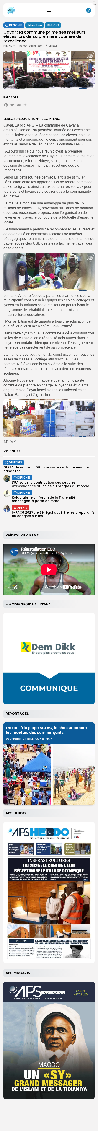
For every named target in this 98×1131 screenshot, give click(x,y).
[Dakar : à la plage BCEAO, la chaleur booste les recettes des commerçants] (49, 774)
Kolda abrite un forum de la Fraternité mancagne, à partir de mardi (43, 499)
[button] (94, 4)
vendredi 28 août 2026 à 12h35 (31, 739)
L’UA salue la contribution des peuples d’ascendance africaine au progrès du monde (50, 484)
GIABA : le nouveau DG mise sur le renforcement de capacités (46, 469)
